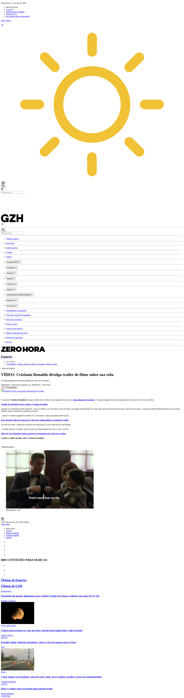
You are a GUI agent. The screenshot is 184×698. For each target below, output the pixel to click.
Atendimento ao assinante (16, 310)
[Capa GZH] (92, 198)
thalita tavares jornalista (15, 12)
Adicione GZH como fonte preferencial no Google (24, 391)
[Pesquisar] (3, 230)
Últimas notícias (12, 239)
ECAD (9, 342)
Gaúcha (9, 252)
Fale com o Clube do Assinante (18, 315)
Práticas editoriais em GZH (16, 333)
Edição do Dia (11, 248)
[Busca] (3, 186)
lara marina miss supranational (18, 16)
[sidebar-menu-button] (3, 182)
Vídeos (9, 257)
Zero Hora (10, 243)
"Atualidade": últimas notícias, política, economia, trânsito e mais (31, 364)
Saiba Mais (5, 524)
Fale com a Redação (14, 319)
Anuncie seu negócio (14, 328)
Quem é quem (11, 324)
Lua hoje (9, 9)
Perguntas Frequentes (14, 337)
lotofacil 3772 (11, 14)
